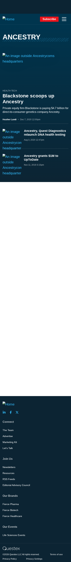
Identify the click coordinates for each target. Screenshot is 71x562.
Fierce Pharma (11, 504)
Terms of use (56, 554)
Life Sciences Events (14, 535)
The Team (8, 430)
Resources (8, 473)
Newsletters (9, 467)
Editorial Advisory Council (16, 485)
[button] (64, 19)
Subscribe (49, 19)
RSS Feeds (9, 479)
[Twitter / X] (18, 412)
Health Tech (10, 91)
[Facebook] (11, 412)
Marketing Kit (10, 442)
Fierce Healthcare (12, 516)
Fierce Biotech (10, 510)
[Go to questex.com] (11, 548)
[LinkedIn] (5, 412)
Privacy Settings (34, 559)
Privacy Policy (10, 559)
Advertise (8, 436)
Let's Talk (8, 448)
